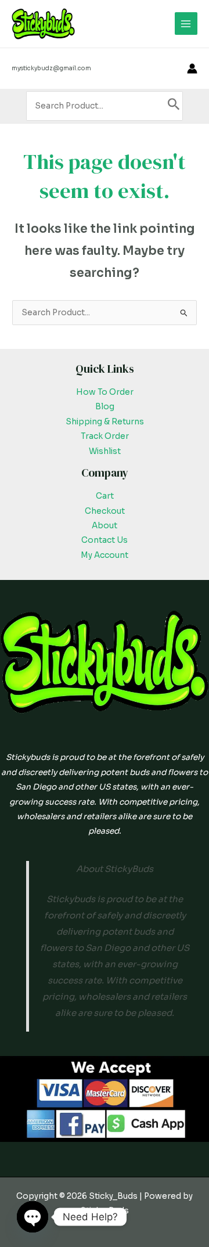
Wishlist (105, 451)
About (104, 526)
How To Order (105, 392)
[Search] (174, 106)
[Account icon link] (192, 68)
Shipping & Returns (105, 422)
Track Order (105, 436)
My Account (104, 555)
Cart (105, 496)
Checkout (105, 511)
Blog (104, 407)
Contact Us (104, 540)
